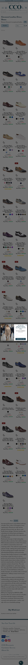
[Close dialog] (26, 325)
